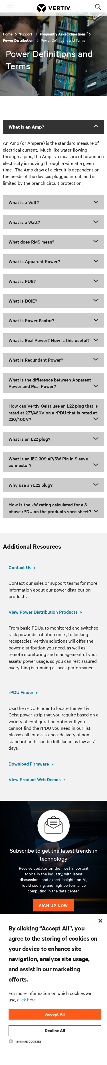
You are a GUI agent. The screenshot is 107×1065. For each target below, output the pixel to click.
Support (26, 34)
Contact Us (20, 567)
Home (8, 34)
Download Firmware (29, 763)
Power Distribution (18, 40)
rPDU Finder (21, 692)
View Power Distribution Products (43, 612)
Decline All (55, 1030)
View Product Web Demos (35, 779)
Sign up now (53, 905)
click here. (27, 999)
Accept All (55, 1014)
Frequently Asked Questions (63, 34)
